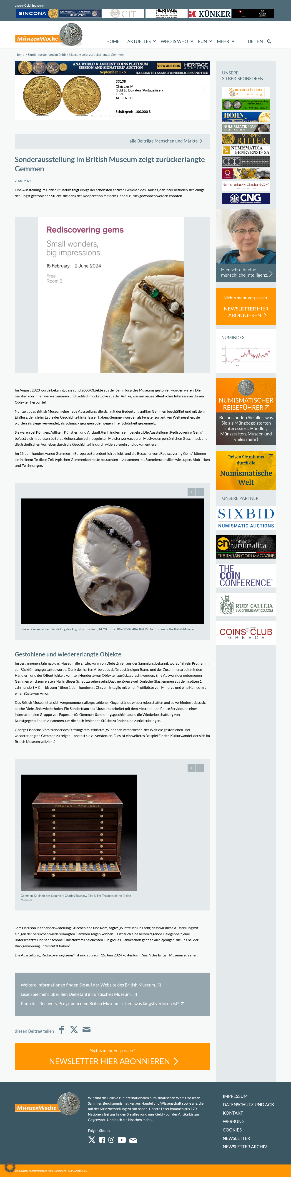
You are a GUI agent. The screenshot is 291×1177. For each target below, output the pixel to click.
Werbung (234, 1121)
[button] (10, 1167)
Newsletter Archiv (245, 1146)
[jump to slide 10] (132, 115)
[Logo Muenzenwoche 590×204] (49, 35)
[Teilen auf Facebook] (61, 1033)
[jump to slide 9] (128, 115)
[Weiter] (200, 492)
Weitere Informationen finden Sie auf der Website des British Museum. (88, 984)
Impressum (235, 1096)
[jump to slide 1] (92, 115)
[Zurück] (192, 492)
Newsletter (236, 1138)
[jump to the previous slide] (21, 90)
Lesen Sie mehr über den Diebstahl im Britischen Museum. (76, 994)
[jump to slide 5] (110, 115)
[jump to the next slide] (203, 90)
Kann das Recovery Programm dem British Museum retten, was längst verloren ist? (100, 1003)
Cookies (232, 1129)
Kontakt (233, 1113)
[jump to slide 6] (114, 115)
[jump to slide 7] (119, 115)
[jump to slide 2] (96, 115)
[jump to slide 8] (123, 115)
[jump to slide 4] (105, 115)
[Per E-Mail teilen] (86, 1033)
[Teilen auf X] (74, 1033)
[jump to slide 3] (101, 115)
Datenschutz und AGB (248, 1104)
